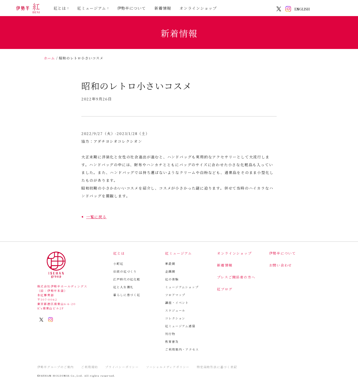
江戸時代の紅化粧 (126, 279)
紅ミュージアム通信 (180, 326)
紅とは (60, 8)
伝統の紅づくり (125, 271)
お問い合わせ (280, 265)
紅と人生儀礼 (123, 287)
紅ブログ (224, 289)
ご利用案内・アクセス (182, 349)
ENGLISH (302, 9)
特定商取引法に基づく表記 (217, 367)
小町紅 (118, 263)
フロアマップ (175, 295)
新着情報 (162, 8)
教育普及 (172, 341)
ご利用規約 (89, 367)
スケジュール (175, 310)
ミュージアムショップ (181, 287)
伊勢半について (131, 8)
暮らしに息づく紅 (126, 295)
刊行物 (170, 334)
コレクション (175, 318)
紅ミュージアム (91, 8)
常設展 (170, 263)
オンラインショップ (198, 8)
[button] (94, 216)
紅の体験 (172, 279)
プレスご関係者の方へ (236, 277)
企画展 (170, 271)
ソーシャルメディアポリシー (167, 367)
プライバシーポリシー (122, 367)
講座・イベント (177, 302)
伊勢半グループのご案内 (55, 367)
